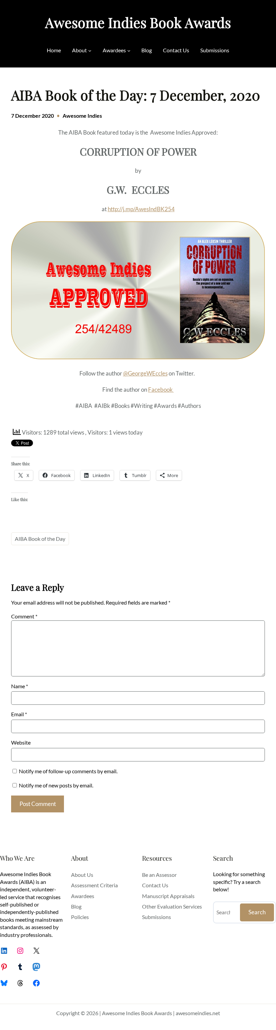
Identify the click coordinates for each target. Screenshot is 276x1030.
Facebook (161, 389)
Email (19, 714)
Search (257, 912)
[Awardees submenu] (129, 50)
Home (54, 50)
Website (21, 742)
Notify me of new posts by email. (56, 785)
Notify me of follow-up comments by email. (68, 771)
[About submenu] (90, 50)
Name (19, 686)
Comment (24, 616)
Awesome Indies (82, 115)
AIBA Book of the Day (40, 538)
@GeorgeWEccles (145, 373)
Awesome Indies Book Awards (138, 22)
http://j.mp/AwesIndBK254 (141, 209)
